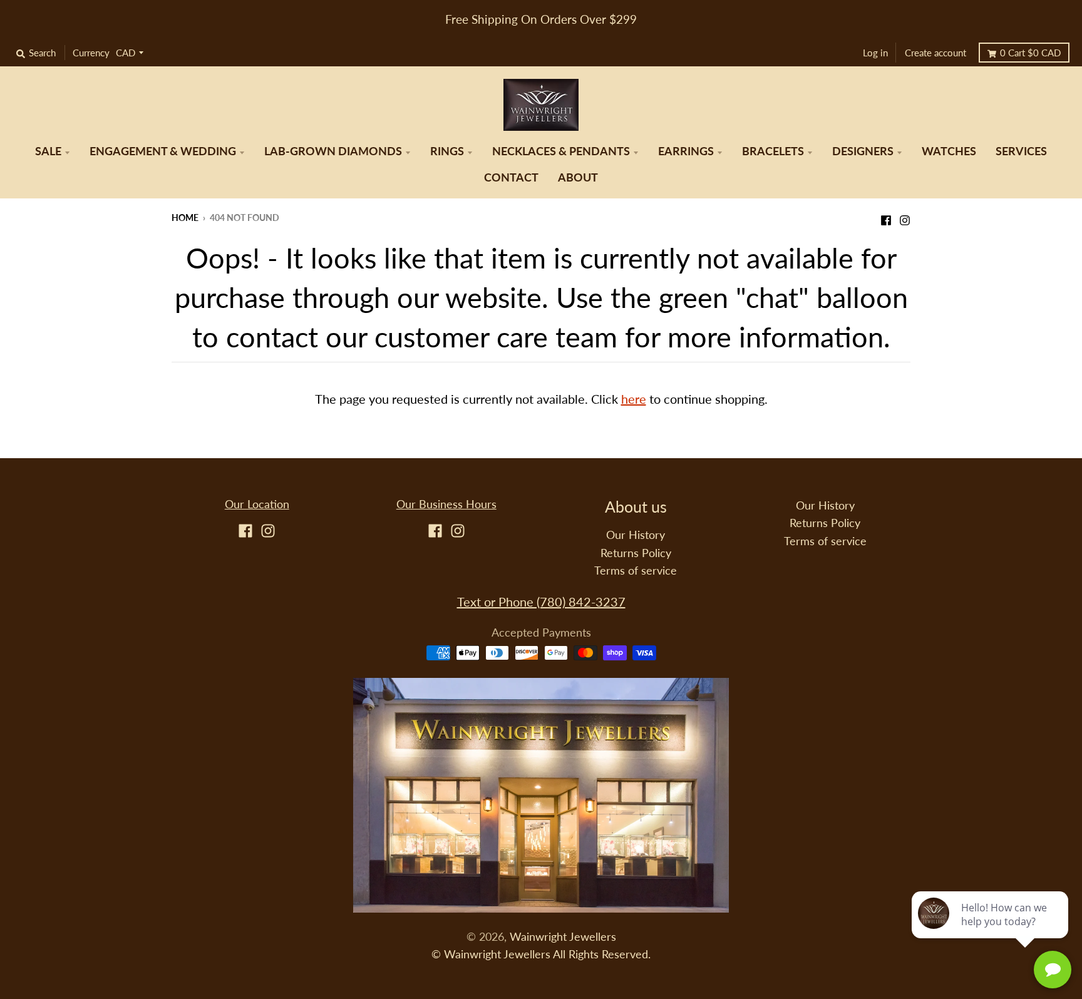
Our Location (257, 504)
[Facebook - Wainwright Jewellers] (886, 216)
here (633, 398)
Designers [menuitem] (863, 151)
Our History (635, 534)
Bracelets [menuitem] (773, 151)
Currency (91, 52)
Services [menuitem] (1021, 151)
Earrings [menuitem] (686, 151)
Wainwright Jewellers (563, 936)
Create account (935, 52)
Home (185, 217)
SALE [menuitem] (48, 151)
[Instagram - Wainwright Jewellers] (904, 216)
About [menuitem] (578, 177)
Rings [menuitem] (447, 151)
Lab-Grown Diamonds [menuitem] (333, 151)
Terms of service (635, 570)
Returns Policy (635, 553)
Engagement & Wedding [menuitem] (163, 151)
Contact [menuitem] (511, 177)
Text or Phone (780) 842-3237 (541, 601)
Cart (1030, 52)
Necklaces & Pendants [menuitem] (561, 151)
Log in (875, 52)
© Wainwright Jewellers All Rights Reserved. (541, 954)
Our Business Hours (446, 504)
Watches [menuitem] (949, 151)
